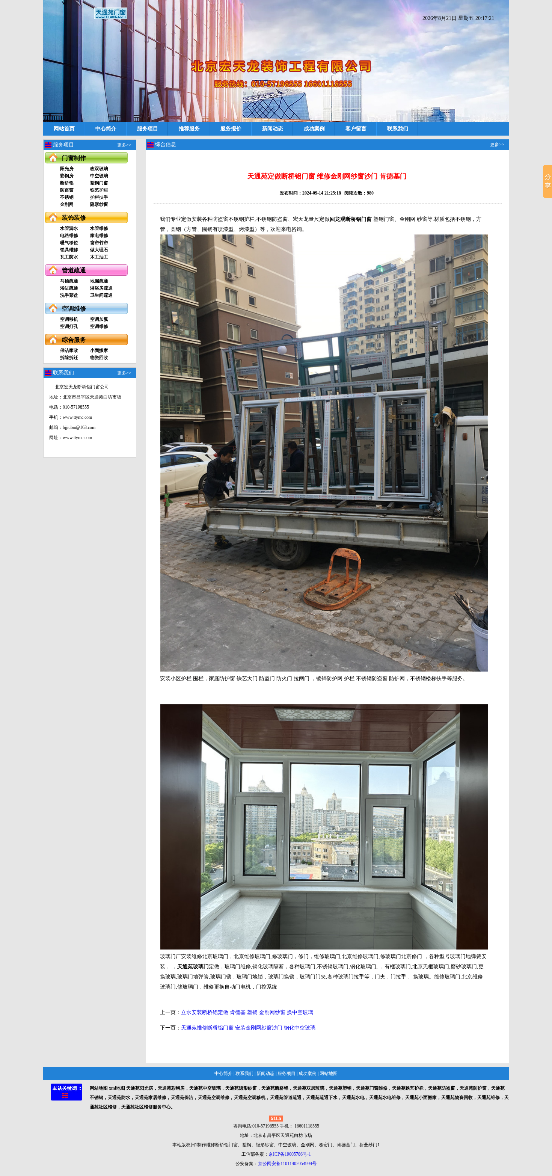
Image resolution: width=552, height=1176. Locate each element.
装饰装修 (74, 217)
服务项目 (147, 128)
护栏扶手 (99, 197)
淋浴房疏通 (101, 288)
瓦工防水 (69, 257)
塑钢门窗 (99, 183)
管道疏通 (74, 270)
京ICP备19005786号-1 (289, 1154)
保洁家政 (69, 350)
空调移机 (69, 319)
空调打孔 (69, 326)
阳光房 (67, 168)
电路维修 (69, 235)
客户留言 (355, 128)
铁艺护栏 (99, 190)
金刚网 (67, 204)
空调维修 (74, 308)
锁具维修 (69, 249)
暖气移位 (69, 242)
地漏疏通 (99, 281)
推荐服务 (189, 128)
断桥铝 (67, 183)
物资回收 (99, 357)
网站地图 (329, 1073)
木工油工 (99, 257)
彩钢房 (67, 175)
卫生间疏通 (101, 295)
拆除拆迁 (69, 357)
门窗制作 (74, 158)
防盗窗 (67, 190)
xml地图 (117, 1088)
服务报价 (230, 128)
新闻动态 (272, 128)
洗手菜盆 (69, 295)
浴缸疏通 (69, 288)
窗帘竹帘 (99, 242)
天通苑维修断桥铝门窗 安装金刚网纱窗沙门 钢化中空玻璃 (248, 1028)
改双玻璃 (99, 168)
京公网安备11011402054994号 (287, 1163)
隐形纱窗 (99, 204)
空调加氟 (99, 319)
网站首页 (64, 128)
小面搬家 (99, 350)
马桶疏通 (69, 281)
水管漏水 (69, 228)
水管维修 (99, 228)
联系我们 (397, 128)
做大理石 (99, 249)
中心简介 (105, 128)
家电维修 (99, 235)
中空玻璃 (99, 175)
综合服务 (74, 340)
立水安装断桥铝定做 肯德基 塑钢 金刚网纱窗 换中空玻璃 (247, 1012)
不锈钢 (67, 197)
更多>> (124, 145)
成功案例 (314, 128)
